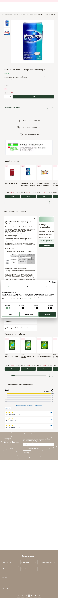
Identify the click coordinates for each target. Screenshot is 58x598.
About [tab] (48, 286)
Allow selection (29, 314)
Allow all (47, 314)
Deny (10, 314)
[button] (29, 562)
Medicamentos (8, 14)
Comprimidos (33, 14)
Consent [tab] (10, 286)
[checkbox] (23, 448)
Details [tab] (29, 286)
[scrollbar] (28, 203)
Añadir (12, 196)
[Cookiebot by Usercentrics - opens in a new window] (49, 282)
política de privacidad (34, 448)
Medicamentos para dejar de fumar (21, 14)
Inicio (3, 14)
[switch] (22, 308)
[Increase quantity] (10, 96)
